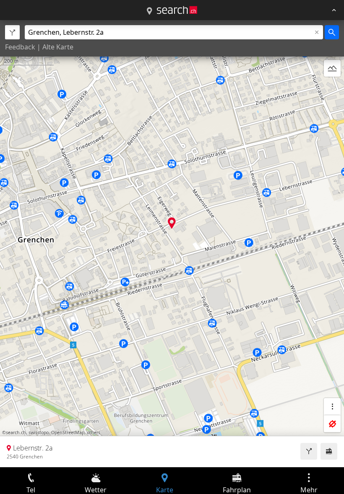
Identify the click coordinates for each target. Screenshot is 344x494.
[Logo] (177, 10)
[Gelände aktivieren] (332, 68)
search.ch (16, 432)
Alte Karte (57, 46)
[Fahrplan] (329, 451)
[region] (172, 243)
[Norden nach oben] (332, 88)
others (93, 432)
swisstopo (39, 432)
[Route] (308, 451)
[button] (172, 223)
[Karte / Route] (149, 11)
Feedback (20, 46)
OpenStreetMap (67, 432)
